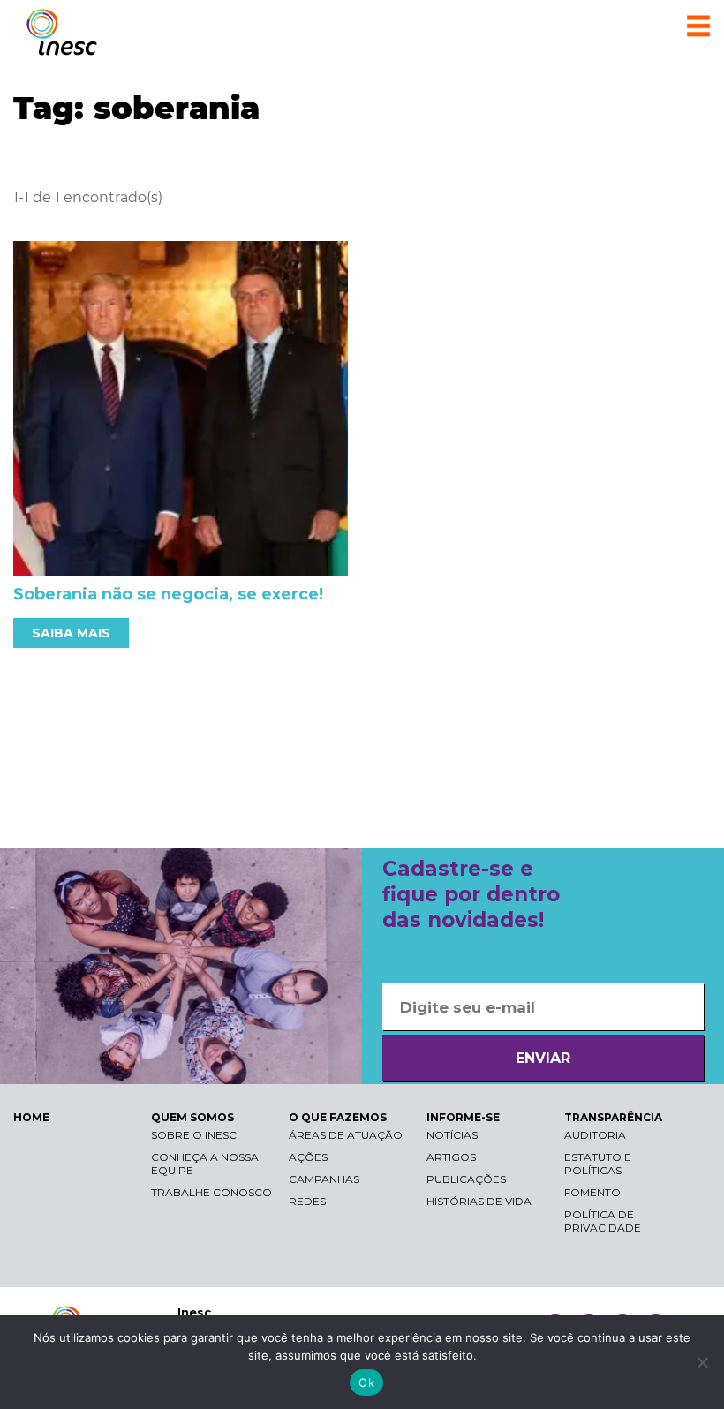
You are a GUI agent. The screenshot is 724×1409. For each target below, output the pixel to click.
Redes (307, 1201)
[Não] (702, 1362)
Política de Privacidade (602, 1221)
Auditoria (595, 1135)
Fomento (592, 1192)
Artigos (451, 1157)
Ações (308, 1157)
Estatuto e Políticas (597, 1163)
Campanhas (324, 1179)
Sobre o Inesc (194, 1135)
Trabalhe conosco (211, 1192)
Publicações (466, 1179)
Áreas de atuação (346, 1135)
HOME (31, 1117)
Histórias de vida (479, 1201)
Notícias (452, 1135)
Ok (366, 1382)
